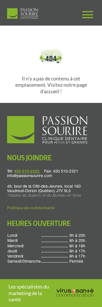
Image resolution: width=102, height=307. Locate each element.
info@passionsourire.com (29, 176)
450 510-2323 (26, 172)
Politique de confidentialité (31, 207)
